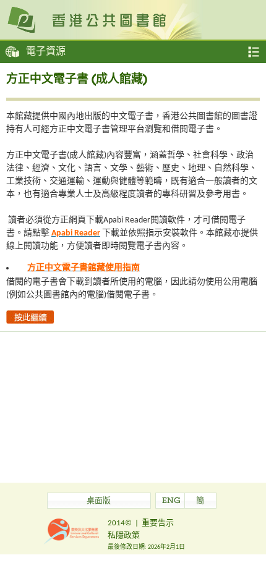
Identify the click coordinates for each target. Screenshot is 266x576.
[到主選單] (253, 51)
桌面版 (99, 502)
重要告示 (158, 523)
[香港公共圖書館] (133, 19)
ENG (171, 502)
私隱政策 (124, 536)
